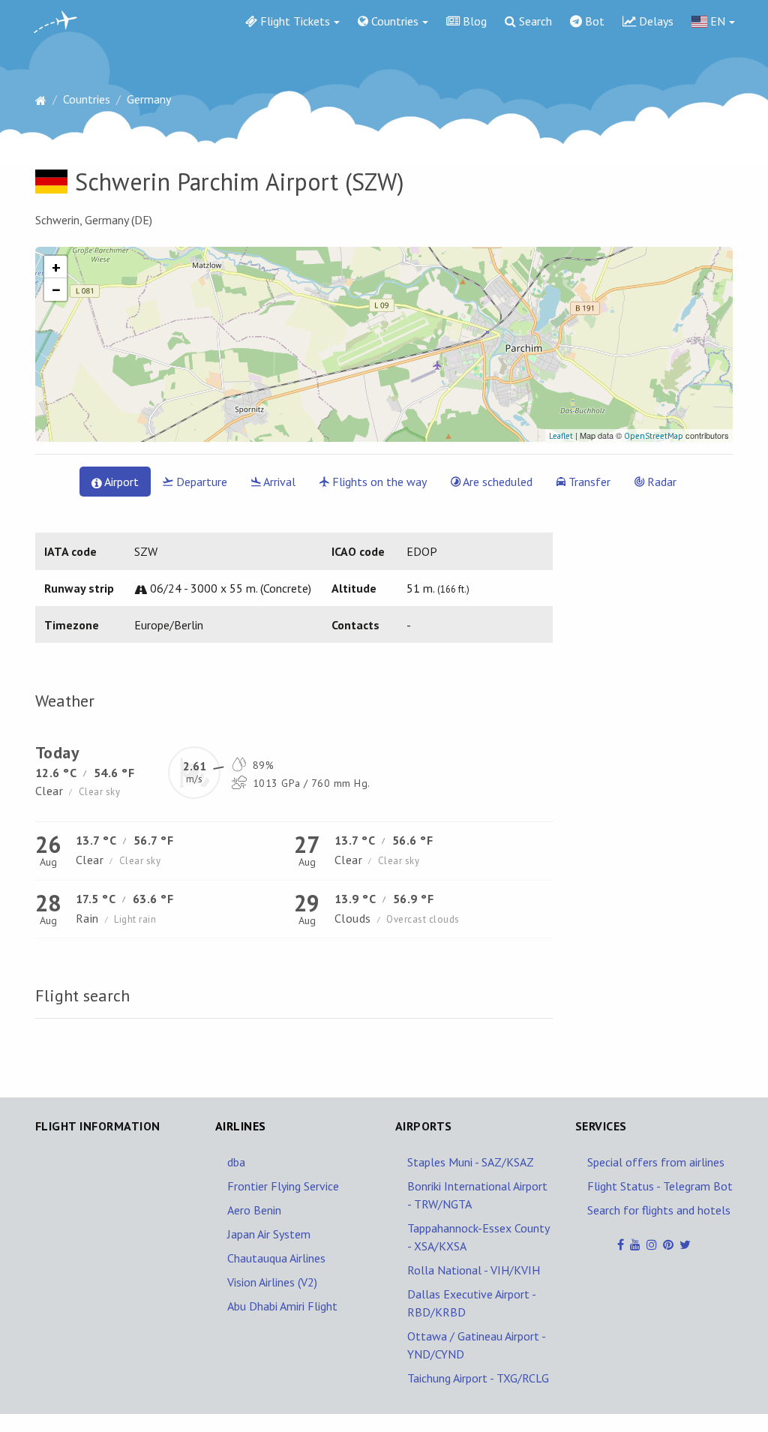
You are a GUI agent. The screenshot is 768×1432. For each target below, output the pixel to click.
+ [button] (56, 267)
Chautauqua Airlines (276, 1257)
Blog (473, 21)
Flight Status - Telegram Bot (660, 1185)
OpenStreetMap (653, 436)
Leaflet (561, 436)
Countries (393, 21)
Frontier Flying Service (283, 1185)
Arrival (278, 481)
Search (534, 21)
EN (716, 21)
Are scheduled (496, 481)
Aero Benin (254, 1209)
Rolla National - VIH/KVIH (473, 1269)
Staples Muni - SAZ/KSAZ (470, 1161)
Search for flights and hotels (658, 1209)
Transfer (588, 481)
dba (236, 1161)
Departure (200, 481)
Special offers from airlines (655, 1161)
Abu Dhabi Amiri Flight (282, 1305)
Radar (660, 481)
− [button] (56, 289)
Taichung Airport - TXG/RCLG (478, 1377)
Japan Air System (268, 1233)
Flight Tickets (293, 21)
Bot (593, 21)
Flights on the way (378, 481)
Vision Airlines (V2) (272, 1281)
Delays (655, 21)
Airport (120, 481)
